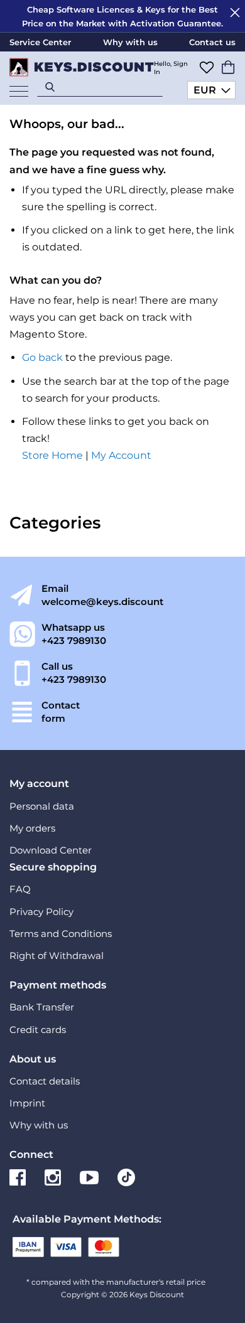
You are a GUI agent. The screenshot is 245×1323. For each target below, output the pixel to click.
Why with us (130, 42)
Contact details (44, 1081)
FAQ (20, 889)
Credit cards (37, 1030)
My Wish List (206, 67)
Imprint (27, 1103)
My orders (32, 828)
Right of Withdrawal (56, 955)
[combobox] (99, 87)
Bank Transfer (41, 1007)
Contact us (212, 42)
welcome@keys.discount (102, 602)
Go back (42, 357)
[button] (211, 90)
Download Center (50, 850)
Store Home (52, 455)
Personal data (41, 806)
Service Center (40, 42)
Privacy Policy (41, 912)
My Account (121, 455)
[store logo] (77, 67)
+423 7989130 (73, 640)
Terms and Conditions (60, 934)
